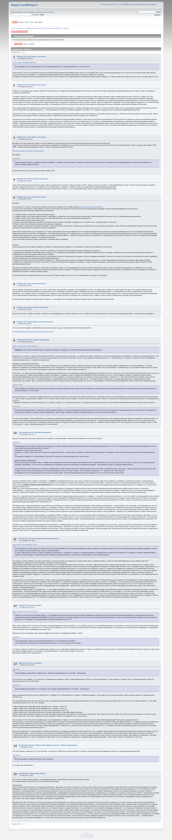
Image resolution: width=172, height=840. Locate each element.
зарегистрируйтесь (48, 12)
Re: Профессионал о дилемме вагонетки (38, 322)
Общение (20, 56)
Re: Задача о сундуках (34, 605)
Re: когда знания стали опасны (35, 56)
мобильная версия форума (146, 4)
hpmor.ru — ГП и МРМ (118, 4)
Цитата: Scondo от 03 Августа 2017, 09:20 (25, 611)
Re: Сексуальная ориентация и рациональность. (42, 538)
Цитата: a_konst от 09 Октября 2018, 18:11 (25, 346)
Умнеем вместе (131, 4)
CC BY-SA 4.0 (87, 833)
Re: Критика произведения (40, 340)
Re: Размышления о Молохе (36, 773)
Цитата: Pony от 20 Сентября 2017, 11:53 (25, 544)
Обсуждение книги (23, 340)
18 (24, 52)
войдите (37, 12)
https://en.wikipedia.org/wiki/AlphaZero (91, 207)
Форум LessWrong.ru (24, 5)
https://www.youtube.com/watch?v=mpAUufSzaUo (28, 151)
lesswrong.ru (106, 4)
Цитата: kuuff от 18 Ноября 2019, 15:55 (24, 62)
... (22, 52)
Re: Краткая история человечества (36, 179)
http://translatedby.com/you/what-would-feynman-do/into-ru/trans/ (33, 331)
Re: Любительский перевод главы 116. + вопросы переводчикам (54, 745)
